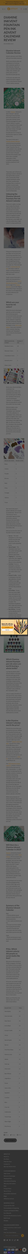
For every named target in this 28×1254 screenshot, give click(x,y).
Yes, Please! (7, 627)
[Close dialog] (26, 620)
